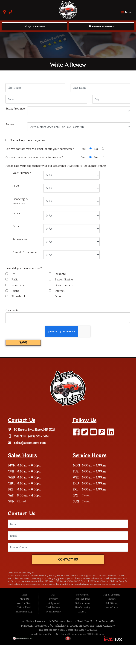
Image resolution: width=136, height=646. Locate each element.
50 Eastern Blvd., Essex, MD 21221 (34, 429)
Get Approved (36, 26)
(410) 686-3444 (38, 436)
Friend (15, 290)
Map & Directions (111, 594)
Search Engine (63, 279)
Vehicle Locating (82, 607)
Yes (83, 148)
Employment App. (24, 611)
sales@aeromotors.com (29, 443)
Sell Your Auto (82, 603)
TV (13, 273)
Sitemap (111, 599)
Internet (59, 290)
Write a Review (53, 611)
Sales (16, 186)
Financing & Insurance (20, 201)
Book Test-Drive (82, 599)
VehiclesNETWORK (66, 625)
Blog (53, 594)
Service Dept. (82, 594)
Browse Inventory (102, 26)
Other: (58, 296)
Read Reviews (53, 607)
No (96, 148)
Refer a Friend (24, 607)
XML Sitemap (111, 603)
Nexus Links (112, 607)
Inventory (53, 599)
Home (24, 594)
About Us (24, 599)
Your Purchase (22, 172)
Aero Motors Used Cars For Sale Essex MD (87, 621)
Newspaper (18, 285)
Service (17, 213)
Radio (15, 279)
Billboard (60, 273)
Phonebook (18, 296)
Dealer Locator (64, 285)
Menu (128, 12)
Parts (16, 226)
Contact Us (68, 559)
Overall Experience (24, 252)
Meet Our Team (24, 603)
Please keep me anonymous (27, 140)
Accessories (20, 239)
